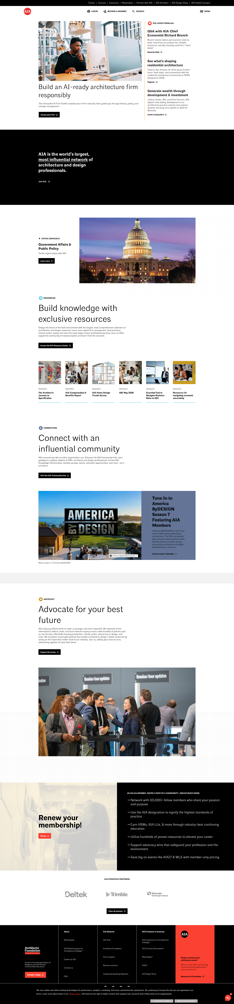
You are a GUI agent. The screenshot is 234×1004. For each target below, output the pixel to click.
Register (151, 82)
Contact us (68, 968)
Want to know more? (186, 1001)
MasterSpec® (147, 957)
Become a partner (110, 965)
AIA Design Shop (180, 3)
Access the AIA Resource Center (54, 345)
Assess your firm (48, 115)
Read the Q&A (153, 52)
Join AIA (42, 181)
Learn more (45, 261)
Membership (69, 940)
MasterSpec (127, 3)
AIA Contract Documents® (153, 949)
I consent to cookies (161, 1001)
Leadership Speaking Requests (115, 974)
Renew (43, 836)
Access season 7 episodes (163, 554)
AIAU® (144, 965)
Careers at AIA (70, 960)
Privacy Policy (75, 994)
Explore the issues (48, 652)
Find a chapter (109, 957)
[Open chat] (228, 997)
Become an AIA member (191, 976)
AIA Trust (107, 940)
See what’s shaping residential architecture (165, 63)
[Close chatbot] (231, 994)
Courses (102, 3)
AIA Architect (162, 3)
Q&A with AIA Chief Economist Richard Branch (167, 33)
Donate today (34, 975)
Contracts (113, 3)
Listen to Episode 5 (155, 115)
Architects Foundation (112, 949)
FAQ (65, 976)
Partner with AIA (144, 3)
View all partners (115, 911)
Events (91, 3)
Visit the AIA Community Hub (53, 475)
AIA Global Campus (200, 3)
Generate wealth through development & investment (167, 93)
